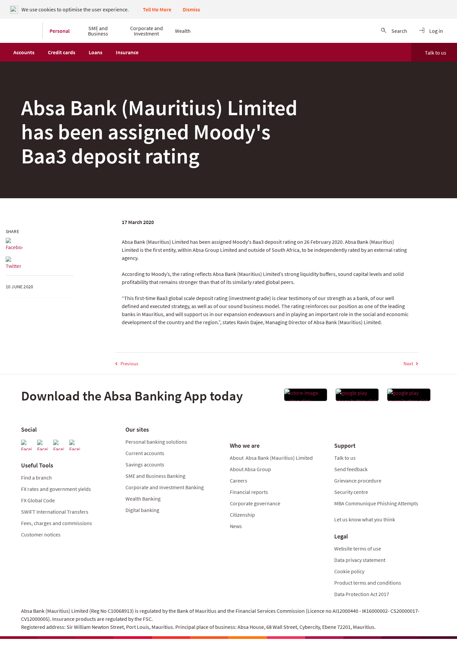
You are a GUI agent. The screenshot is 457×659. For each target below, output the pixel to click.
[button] (23, 52)
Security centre (351, 492)
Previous (129, 363)
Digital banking (142, 510)
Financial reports (249, 492)
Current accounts (144, 453)
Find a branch (36, 477)
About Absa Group (250, 469)
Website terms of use (357, 548)
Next (408, 363)
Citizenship (242, 514)
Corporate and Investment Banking (164, 487)
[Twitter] (14, 263)
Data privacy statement (359, 560)
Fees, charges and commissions (56, 523)
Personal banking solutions (156, 441)
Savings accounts (144, 464)
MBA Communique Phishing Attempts (376, 503)
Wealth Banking (143, 498)
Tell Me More (157, 9)
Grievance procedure (357, 480)
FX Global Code (38, 500)
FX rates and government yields (56, 489)
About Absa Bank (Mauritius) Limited (271, 457)
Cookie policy (349, 571)
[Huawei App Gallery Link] (408, 397)
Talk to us (435, 52)
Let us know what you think (364, 519)
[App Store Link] (305, 397)
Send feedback (351, 469)
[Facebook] (14, 244)
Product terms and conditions (367, 582)
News (236, 526)
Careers (238, 480)
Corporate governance (255, 503)
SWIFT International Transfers (54, 511)
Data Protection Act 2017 (362, 594)
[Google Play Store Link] (357, 397)
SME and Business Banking (155, 475)
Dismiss (191, 9)
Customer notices (41, 534)
